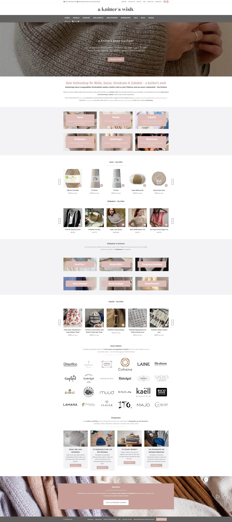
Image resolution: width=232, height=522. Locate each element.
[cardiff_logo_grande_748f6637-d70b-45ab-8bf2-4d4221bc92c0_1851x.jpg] (162, 405)
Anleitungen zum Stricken (124, 100)
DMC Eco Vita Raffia (73, 190)
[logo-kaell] (143, 392)
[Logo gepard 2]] (70, 378)
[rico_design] (162, 392)
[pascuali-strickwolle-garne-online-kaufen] (89, 404)
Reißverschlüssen (161, 98)
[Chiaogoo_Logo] (70, 364)
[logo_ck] (107, 364)
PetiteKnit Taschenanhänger (116, 330)
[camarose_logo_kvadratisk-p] (143, 378)
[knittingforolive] (107, 378)
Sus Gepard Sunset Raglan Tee (159, 229)
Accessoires (89, 100)
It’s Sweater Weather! (129, 449)
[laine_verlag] (143, 364)
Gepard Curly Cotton (159, 190)
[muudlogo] (107, 392)
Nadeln (135, 98)
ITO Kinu (116, 190)
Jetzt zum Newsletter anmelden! (116, 502)
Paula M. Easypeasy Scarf (72, 229)
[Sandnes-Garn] (162, 378)
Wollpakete (110, 100)
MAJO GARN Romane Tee (137, 229)
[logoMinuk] (125, 392)
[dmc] (70, 392)
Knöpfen (152, 98)
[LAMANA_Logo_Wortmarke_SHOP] (70, 404)
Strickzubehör (143, 98)
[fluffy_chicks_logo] (89, 392)
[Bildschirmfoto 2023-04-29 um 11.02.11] (162, 364)
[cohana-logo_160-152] (125, 364)
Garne (81, 98)
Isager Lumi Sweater (116, 229)
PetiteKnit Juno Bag (94, 229)
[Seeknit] (89, 364)
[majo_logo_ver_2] (143, 404)
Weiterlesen (74, 465)
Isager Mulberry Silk (137, 190)
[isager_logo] (107, 404)
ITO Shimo (94, 190)
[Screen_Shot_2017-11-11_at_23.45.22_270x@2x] (125, 378)
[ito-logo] (125, 404)
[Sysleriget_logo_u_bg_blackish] (89, 378)
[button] (59, 181)
